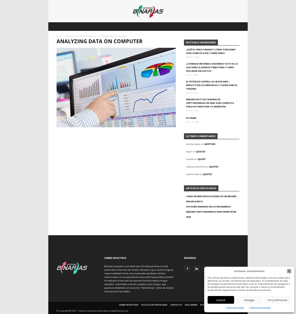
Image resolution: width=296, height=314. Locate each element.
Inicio (59, 36)
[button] (289, 271)
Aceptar (221, 300)
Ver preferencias (277, 300)
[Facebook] (187, 268)
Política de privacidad (260, 307)
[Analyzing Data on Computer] (116, 126)
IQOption (209, 144)
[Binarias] (148, 11)
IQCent (202, 159)
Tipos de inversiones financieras (80, 36)
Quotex (200, 151)
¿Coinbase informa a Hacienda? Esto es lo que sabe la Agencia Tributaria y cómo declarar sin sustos (212, 67)
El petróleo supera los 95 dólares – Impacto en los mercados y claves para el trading (212, 85)
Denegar (249, 300)
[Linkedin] (196, 268)
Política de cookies (235, 307)
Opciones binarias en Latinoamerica (208, 206)
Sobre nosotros (128, 304)
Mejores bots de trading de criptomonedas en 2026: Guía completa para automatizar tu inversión (210, 103)
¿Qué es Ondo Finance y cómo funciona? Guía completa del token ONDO (211, 51)
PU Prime (191, 118)
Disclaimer (191, 304)
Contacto (176, 304)
